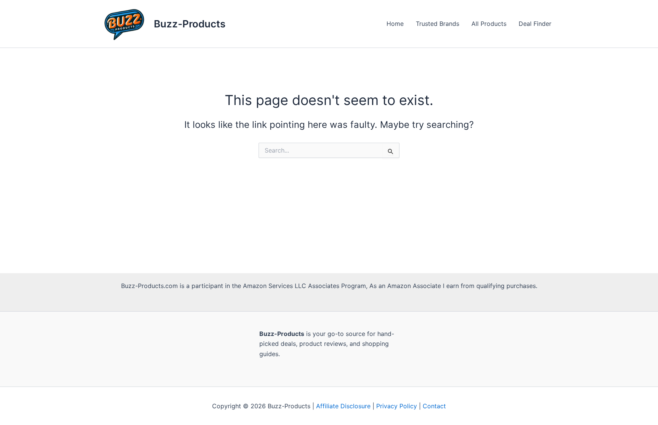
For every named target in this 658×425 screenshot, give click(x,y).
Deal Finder (535, 23)
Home (395, 23)
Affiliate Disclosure (343, 406)
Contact (434, 406)
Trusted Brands (437, 23)
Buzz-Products (189, 24)
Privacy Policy (396, 406)
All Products (488, 23)
